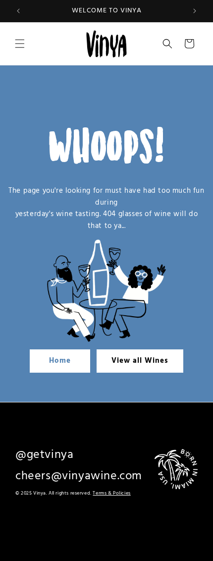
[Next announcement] (195, 11)
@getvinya (44, 455)
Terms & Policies (111, 493)
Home (60, 361)
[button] (20, 44)
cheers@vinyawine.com (78, 476)
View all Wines (139, 361)
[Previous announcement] (18, 11)
